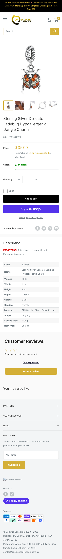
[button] (31, 362)
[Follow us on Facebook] (5, 494)
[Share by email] (56, 228)
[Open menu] (5, 19)
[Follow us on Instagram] (12, 494)
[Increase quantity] (36, 179)
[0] (56, 20)
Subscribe (14, 464)
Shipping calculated (39, 153)
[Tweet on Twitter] (50, 228)
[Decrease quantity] (18, 179)
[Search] (54, 31)
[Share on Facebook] (37, 228)
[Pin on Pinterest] (43, 228)
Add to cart (31, 198)
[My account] (49, 20)
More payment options (31, 217)
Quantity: (8, 179)
